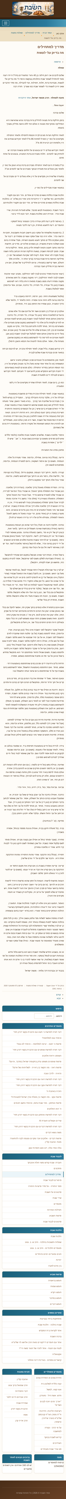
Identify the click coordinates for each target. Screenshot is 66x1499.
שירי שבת (57, 1198)
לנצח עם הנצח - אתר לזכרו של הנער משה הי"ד (40, 1348)
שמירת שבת (22, 1403)
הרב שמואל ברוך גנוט (18, 1385)
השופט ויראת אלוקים (51, 1056)
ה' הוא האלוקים (54, 1109)
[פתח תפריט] (5, 23)
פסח (25, 1415)
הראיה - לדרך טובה (52, 1073)
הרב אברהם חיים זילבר (17, 1397)
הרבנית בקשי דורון (19, 1409)
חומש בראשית (54, 1280)
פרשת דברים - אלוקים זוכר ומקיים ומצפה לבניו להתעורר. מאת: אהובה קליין (35, 1140)
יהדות (58, 1260)
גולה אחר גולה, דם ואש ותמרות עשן (45, 1148)
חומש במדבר (55, 1298)
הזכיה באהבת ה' (53, 1091)
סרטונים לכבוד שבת (52, 1222)
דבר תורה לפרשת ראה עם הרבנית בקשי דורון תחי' (38, 1079)
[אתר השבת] (33, 9)
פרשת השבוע (55, 1216)
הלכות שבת (56, 1236)
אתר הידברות (24, 97)
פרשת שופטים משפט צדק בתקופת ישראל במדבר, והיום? (35, 1061)
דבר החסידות (21, 1391)
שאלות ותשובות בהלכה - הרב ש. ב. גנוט (43, 1242)
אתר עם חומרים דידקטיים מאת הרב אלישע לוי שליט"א (36, 1342)
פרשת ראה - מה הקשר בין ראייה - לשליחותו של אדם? (36, 1067)
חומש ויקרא (56, 1292)
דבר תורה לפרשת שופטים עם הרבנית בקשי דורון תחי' (37, 1050)
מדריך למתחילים (53, 1174)
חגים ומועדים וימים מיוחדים (48, 1254)
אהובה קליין (22, 1379)
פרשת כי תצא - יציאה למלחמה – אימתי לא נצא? (39, 1044)
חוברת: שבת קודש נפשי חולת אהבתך (44, 1162)
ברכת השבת (55, 1336)
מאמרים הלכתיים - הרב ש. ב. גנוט (45, 1248)
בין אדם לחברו (54, 1266)
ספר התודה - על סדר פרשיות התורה (44, 1186)
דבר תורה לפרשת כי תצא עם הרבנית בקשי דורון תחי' (37, 1032)
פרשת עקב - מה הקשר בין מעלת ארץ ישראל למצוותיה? (36, 1097)
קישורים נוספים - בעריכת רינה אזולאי (44, 1360)
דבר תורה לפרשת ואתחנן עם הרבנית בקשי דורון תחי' (37, 1115)
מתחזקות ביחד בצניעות (50, 1319)
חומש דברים (55, 1304)
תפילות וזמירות (54, 1210)
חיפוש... (58, 1016)
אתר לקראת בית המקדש (50, 1330)
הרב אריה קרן (21, 1420)
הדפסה (57, 62)
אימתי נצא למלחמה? (51, 1038)
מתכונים (57, 1168)
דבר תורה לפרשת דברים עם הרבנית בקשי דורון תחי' (37, 1126)
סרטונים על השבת (53, 1192)
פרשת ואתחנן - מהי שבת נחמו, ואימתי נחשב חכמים (37, 1103)
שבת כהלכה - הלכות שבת (49, 1325)
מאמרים (57, 1204)
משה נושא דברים (53, 1132)
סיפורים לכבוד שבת (52, 1180)
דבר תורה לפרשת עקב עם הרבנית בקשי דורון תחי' (38, 1085)
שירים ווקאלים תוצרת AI (50, 1121)
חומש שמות (55, 1286)
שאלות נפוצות (31, 986)
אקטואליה (56, 1354)
